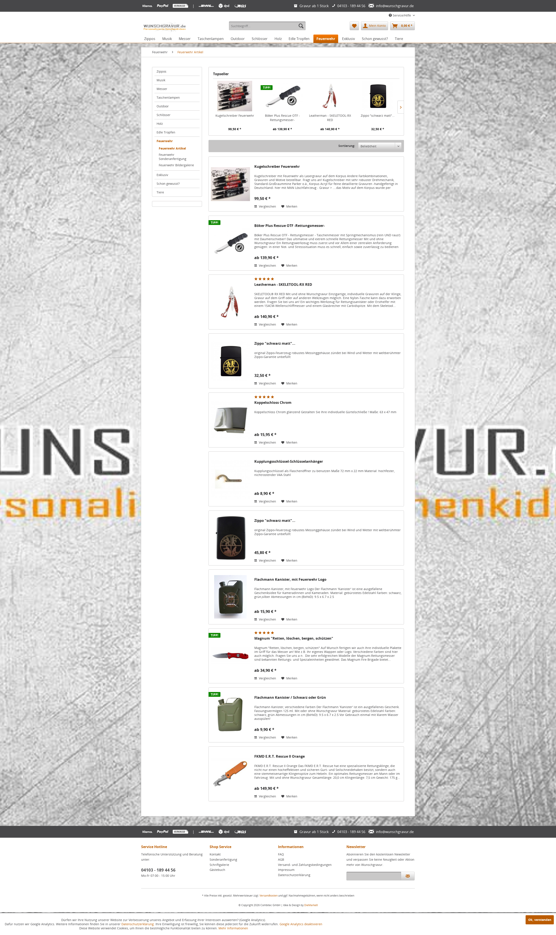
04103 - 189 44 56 (158, 870)
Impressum (286, 870)
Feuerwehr (165, 141)
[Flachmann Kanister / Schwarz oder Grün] (230, 715)
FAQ (281, 854)
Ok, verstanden (539, 920)
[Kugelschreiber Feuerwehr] (234, 96)
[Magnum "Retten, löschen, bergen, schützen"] (230, 656)
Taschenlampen (168, 97)
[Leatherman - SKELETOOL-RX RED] (330, 96)
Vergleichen (267, 206)
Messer (162, 89)
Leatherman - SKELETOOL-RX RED (330, 117)
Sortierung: (346, 146)
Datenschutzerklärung (294, 875)
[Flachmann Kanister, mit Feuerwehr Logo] (230, 597)
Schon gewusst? (168, 183)
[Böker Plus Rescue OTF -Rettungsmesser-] (282, 96)
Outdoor (163, 106)
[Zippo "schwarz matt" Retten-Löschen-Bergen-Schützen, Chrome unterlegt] (230, 538)
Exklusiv (162, 175)
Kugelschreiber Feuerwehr (234, 115)
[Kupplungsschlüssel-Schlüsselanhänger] (230, 479)
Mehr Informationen (233, 928)
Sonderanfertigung (223, 859)
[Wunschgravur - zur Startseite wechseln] (164, 27)
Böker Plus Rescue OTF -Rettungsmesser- (282, 117)
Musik (161, 80)
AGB (281, 859)
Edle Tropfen (166, 132)
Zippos (161, 71)
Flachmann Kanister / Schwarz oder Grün (290, 697)
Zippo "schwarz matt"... (378, 115)
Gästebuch (217, 870)
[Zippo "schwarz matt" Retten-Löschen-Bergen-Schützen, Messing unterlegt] (378, 96)
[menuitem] (267, 26)
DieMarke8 (311, 905)
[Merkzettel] (354, 26)
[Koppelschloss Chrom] (230, 420)
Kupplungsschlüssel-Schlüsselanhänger (288, 461)
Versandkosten (269, 895)
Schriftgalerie (219, 865)
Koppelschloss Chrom (272, 402)
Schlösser (163, 115)
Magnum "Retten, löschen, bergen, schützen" (293, 638)
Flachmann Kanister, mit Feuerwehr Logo (290, 579)
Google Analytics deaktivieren (301, 924)
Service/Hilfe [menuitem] (402, 15)
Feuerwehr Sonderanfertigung (172, 157)
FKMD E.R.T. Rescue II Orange (279, 756)
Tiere (160, 192)
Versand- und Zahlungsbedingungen (305, 865)
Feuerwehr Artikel (172, 148)
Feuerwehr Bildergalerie (176, 165)
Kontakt (215, 854)
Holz (160, 123)
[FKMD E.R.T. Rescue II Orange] (230, 774)
